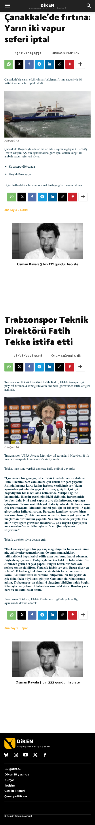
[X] (19, 64)
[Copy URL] (59, 64)
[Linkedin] (49, 64)
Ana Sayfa (10, 210)
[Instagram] (16, 755)
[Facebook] (29, 64)
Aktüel (24, 210)
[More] (80, 64)
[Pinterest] (69, 64)
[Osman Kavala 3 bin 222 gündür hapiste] (47, 241)
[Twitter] (35, 755)
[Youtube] (25, 755)
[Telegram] (39, 64)
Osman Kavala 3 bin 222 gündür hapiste (47, 264)
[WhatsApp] (8, 64)
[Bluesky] (6, 755)
